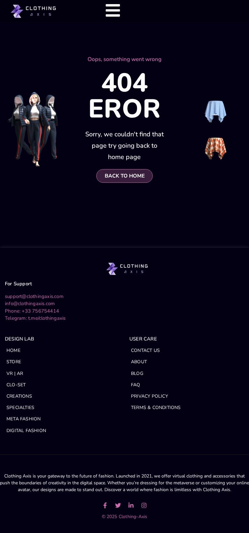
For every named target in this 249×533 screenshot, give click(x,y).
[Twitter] (118, 505)
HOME (13, 350)
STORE (13, 362)
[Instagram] (144, 505)
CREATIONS (19, 396)
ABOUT (139, 362)
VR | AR (14, 373)
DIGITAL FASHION (26, 431)
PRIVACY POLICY (149, 396)
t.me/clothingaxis (46, 318)
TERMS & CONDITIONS (156, 407)
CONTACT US (145, 350)
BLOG (137, 373)
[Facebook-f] (105, 505)
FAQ (135, 385)
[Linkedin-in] (131, 505)
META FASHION (23, 419)
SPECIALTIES (20, 407)
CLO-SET (16, 385)
